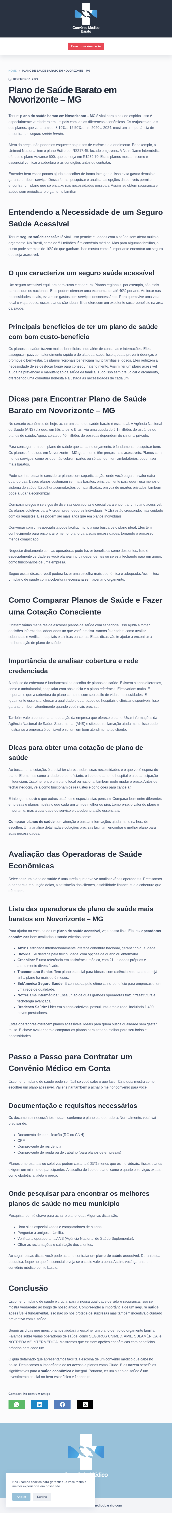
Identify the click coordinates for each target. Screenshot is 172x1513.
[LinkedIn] (39, 1404)
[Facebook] (62, 1404)
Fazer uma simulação (86, 46)
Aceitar (21, 1497)
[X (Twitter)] (85, 1404)
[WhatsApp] (17, 1404)
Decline (42, 1497)
